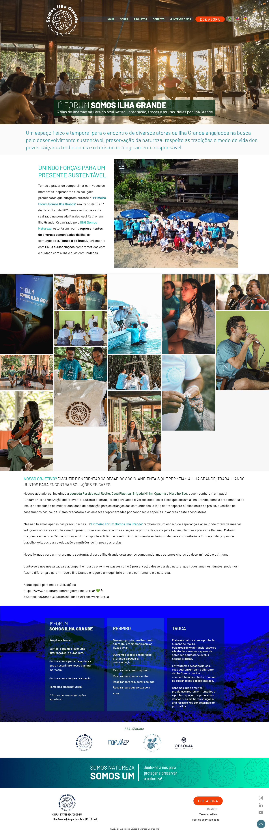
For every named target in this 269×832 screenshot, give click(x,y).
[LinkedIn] (261, 805)
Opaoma (160, 493)
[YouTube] (261, 812)
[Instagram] (261, 798)
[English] (237, 19)
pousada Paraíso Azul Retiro (90, 493)
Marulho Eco (178, 493)
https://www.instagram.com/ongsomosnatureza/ (59, 591)
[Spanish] (245, 19)
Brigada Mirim (142, 493)
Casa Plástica (121, 493)
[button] (124, 19)
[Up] (261, 824)
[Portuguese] (229, 19)
